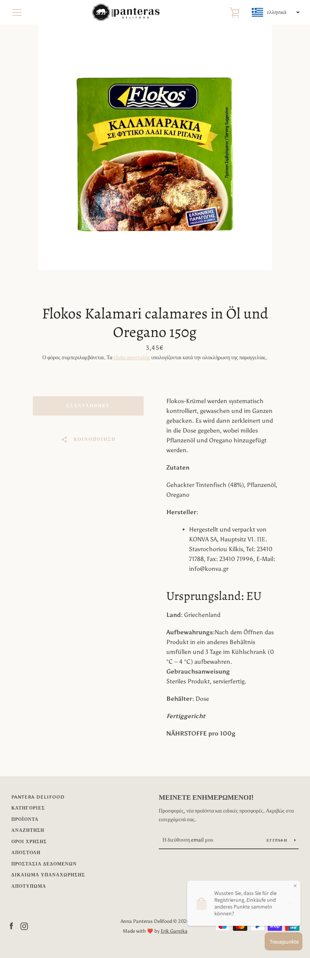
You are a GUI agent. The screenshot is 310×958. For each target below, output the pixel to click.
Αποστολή (25, 852)
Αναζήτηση (27, 830)
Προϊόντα (25, 819)
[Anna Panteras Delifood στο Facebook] (11, 925)
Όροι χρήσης (29, 841)
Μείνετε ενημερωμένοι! (206, 797)
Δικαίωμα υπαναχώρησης (48, 875)
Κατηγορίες (28, 808)
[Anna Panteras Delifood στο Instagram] (24, 925)
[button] (274, 12)
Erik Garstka (174, 931)
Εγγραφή (277, 840)
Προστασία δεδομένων (44, 864)
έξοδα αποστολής (131, 357)
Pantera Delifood (38, 797)
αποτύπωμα (28, 886)
